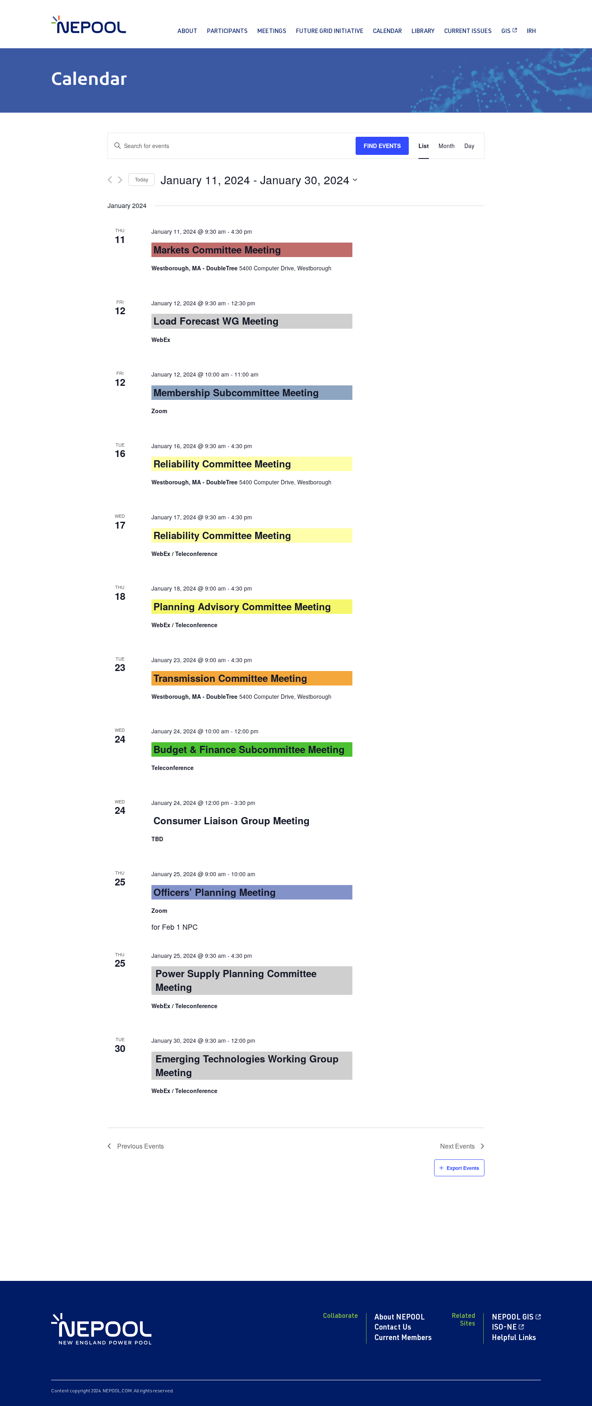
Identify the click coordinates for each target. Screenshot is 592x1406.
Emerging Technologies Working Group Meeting (247, 1065)
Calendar (387, 32)
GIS (506, 32)
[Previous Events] (110, 179)
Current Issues (468, 32)
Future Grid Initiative (329, 32)
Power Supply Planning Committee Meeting (236, 980)
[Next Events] (120, 179)
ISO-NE (504, 1328)
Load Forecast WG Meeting (216, 320)
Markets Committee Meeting (217, 249)
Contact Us (393, 1328)
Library (423, 32)
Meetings (271, 32)
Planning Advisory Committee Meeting (242, 606)
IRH (531, 32)
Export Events (463, 1167)
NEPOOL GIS (513, 1318)
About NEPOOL (400, 1318)
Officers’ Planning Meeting (214, 892)
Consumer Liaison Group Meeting (231, 820)
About (187, 32)
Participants (227, 32)
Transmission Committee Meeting (230, 678)
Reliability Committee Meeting (222, 463)
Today (141, 179)
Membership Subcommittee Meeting (236, 392)
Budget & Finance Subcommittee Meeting (249, 749)
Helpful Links (514, 1338)
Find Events (382, 146)
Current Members (403, 1338)
